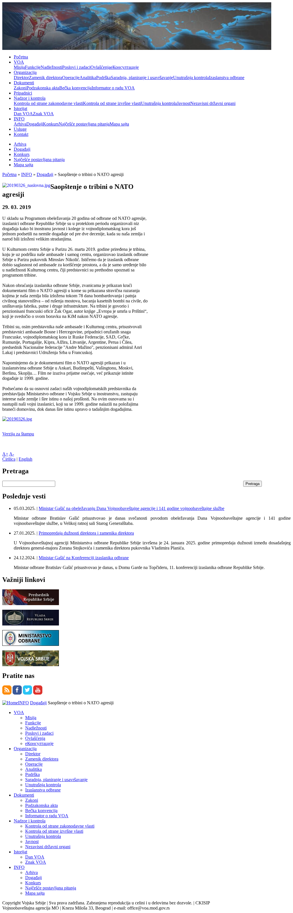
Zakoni (20, 87)
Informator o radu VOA (113, 87)
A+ (5, 453)
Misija (19, 67)
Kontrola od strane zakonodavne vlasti (48, 103)
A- (11, 453)
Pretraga (253, 484)
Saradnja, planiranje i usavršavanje (142, 77)
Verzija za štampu (18, 433)
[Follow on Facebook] (17, 693)
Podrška (103, 77)
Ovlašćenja (100, 67)
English (25, 459)
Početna (21, 56)
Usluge (20, 129)
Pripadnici (23, 93)
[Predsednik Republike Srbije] (30, 603)
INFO (19, 118)
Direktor (21, 77)
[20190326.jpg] (17, 419)
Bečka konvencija (75, 87)
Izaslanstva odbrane (226, 77)
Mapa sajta (119, 124)
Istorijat (20, 108)
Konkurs (51, 124)
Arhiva (20, 124)
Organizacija (25, 72)
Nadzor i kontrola (29, 98)
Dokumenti (24, 82)
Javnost (183, 103)
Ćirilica (8, 459)
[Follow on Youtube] (37, 693)
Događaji (34, 124)
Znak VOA (43, 113)
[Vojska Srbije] (30, 664)
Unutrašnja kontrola (191, 77)
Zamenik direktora (45, 77)
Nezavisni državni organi (212, 103)
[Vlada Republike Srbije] (30, 623)
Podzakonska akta (43, 87)
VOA (19, 62)
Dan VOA (23, 113)
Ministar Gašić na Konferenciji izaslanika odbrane (84, 557)
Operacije (71, 77)
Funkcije (33, 67)
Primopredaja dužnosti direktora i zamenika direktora (86, 533)
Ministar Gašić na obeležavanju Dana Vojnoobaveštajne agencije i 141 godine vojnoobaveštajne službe (131, 508)
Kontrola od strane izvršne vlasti (112, 103)
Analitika (88, 77)
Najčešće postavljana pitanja (84, 124)
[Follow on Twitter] (27, 693)
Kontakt (21, 134)
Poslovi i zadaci (76, 67)
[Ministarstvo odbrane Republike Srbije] (30, 644)
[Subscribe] (6, 693)
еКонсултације (124, 67)
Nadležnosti (51, 67)
